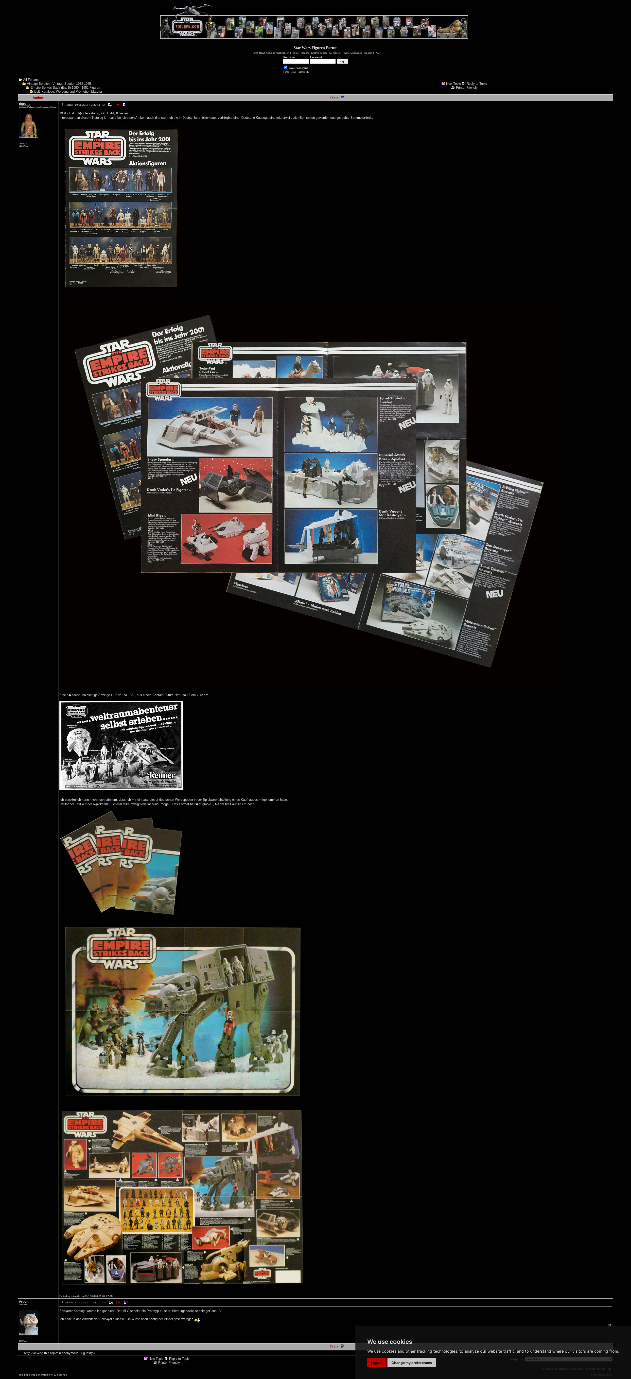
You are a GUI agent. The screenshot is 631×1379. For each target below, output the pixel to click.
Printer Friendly (467, 87)
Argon (23, 1301)
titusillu (25, 104)
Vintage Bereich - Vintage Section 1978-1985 (59, 83)
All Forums (31, 80)
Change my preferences (411, 1363)
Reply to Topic (477, 83)
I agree (377, 1363)
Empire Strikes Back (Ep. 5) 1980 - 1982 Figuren (65, 87)
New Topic (453, 83)
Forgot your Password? (296, 71)
